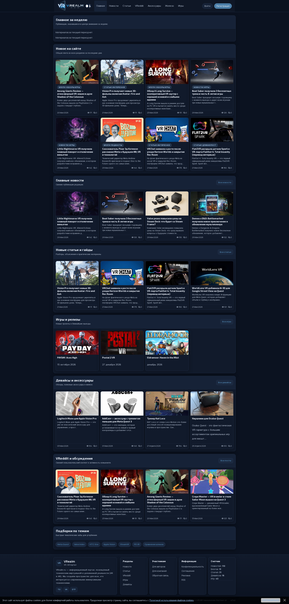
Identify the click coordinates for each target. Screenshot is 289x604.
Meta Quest (63, 544)
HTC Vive (94, 544)
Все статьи (225, 252)
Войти (207, 6)
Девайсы (127, 584)
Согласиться (271, 600)
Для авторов (158, 566)
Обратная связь (160, 575)
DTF (74, 589)
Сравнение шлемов (154, 544)
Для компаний (159, 570)
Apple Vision (109, 544)
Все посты (226, 460)
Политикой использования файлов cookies (171, 600)
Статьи (126, 570)
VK (66, 589)
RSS (183, 579)
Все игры (226, 321)
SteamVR (124, 544)
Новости (127, 566)
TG (59, 589)
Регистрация (223, 6)
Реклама (186, 575)
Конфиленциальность (193, 566)
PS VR (137, 544)
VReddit (127, 575)
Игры (125, 579)
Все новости (224, 182)
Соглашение (188, 570)
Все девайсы (224, 382)
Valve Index (79, 544)
